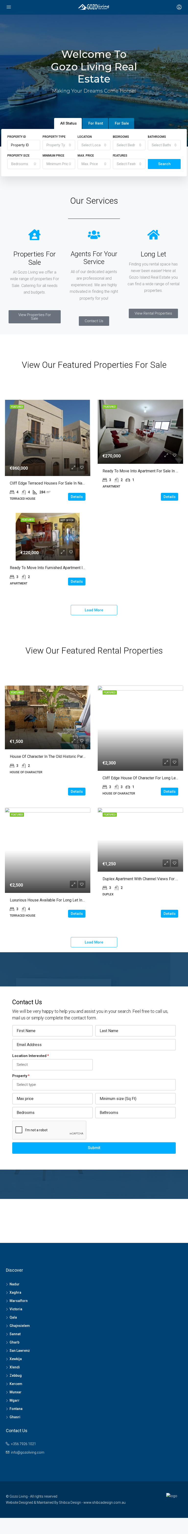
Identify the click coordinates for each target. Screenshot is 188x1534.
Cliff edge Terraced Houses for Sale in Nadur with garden (59, 483)
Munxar (16, 1392)
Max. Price (86, 155)
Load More (94, 610)
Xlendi (15, 1367)
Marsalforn (19, 1301)
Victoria (16, 1309)
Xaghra (15, 1292)
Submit (94, 1147)
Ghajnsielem (20, 1326)
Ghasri (15, 1417)
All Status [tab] (68, 123)
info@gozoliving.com (27, 1452)
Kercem (16, 1384)
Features (120, 155)
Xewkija (16, 1359)
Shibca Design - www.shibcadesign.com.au (92, 1502)
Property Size (18, 155)
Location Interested (29, 1056)
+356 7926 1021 (23, 1444)
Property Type (54, 136)
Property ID (16, 136)
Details (77, 497)
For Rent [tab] (95, 123)
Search (164, 164)
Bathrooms (157, 136)
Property (19, 1076)
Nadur (15, 1284)
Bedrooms (121, 136)
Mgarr (15, 1400)
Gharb (14, 1342)
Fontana (16, 1409)
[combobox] (59, 145)
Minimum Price (53, 155)
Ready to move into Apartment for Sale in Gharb (144, 471)
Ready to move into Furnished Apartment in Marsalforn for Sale (64, 567)
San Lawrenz (20, 1351)
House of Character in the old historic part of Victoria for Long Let (68, 756)
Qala (13, 1317)
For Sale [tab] (122, 123)
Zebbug (16, 1375)
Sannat (15, 1334)
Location (85, 136)
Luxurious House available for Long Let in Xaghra (52, 900)
